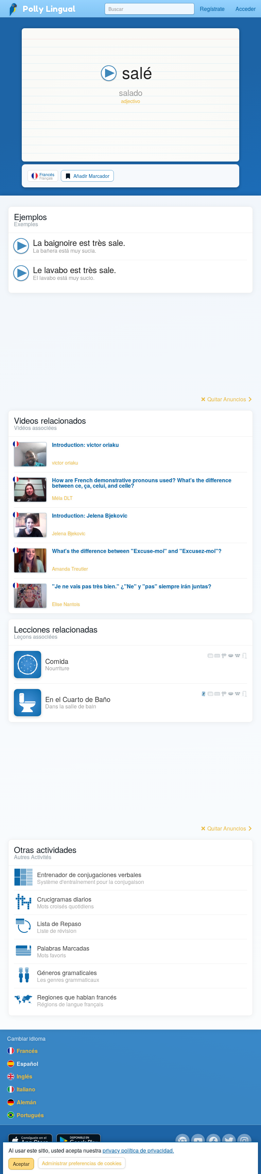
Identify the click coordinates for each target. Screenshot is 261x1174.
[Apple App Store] (30, 1141)
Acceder (246, 9)
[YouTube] (198, 1141)
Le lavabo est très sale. (74, 269)
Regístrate (212, 9)
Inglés (23, 1076)
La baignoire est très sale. (79, 242)
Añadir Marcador (90, 175)
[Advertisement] (130, 346)
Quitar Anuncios (226, 399)
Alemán (25, 1102)
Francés (26, 1051)
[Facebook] (213, 1141)
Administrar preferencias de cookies (82, 1163)
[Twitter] (229, 1141)
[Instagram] (244, 1141)
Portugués (29, 1115)
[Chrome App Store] (182, 1141)
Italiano (25, 1089)
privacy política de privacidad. (138, 1150)
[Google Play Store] (78, 1141)
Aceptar (21, 1163)
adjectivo (130, 100)
